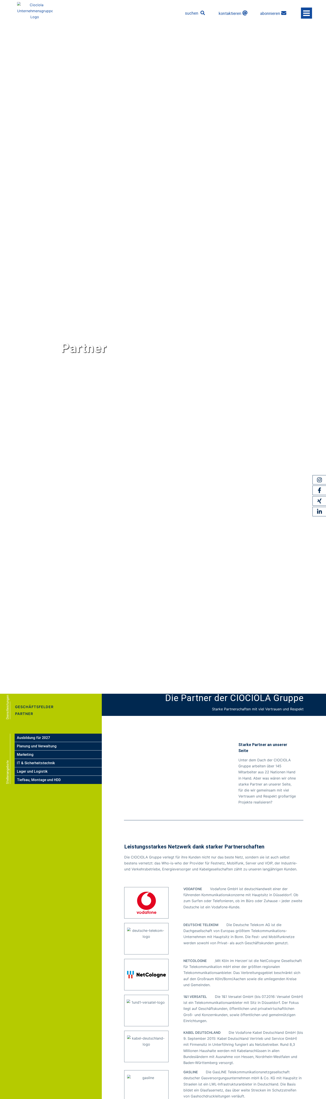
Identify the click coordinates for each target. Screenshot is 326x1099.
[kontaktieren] (244, 13)
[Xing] (319, 501)
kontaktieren (230, 13)
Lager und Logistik (32, 771)
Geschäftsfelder (34, 707)
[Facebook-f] (319, 490)
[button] (202, 12)
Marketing (25, 754)
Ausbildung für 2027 (33, 738)
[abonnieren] (283, 13)
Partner (24, 713)
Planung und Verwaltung (37, 746)
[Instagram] (319, 479)
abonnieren (270, 13)
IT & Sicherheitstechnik (36, 763)
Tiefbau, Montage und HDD (39, 780)
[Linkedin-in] (319, 511)
